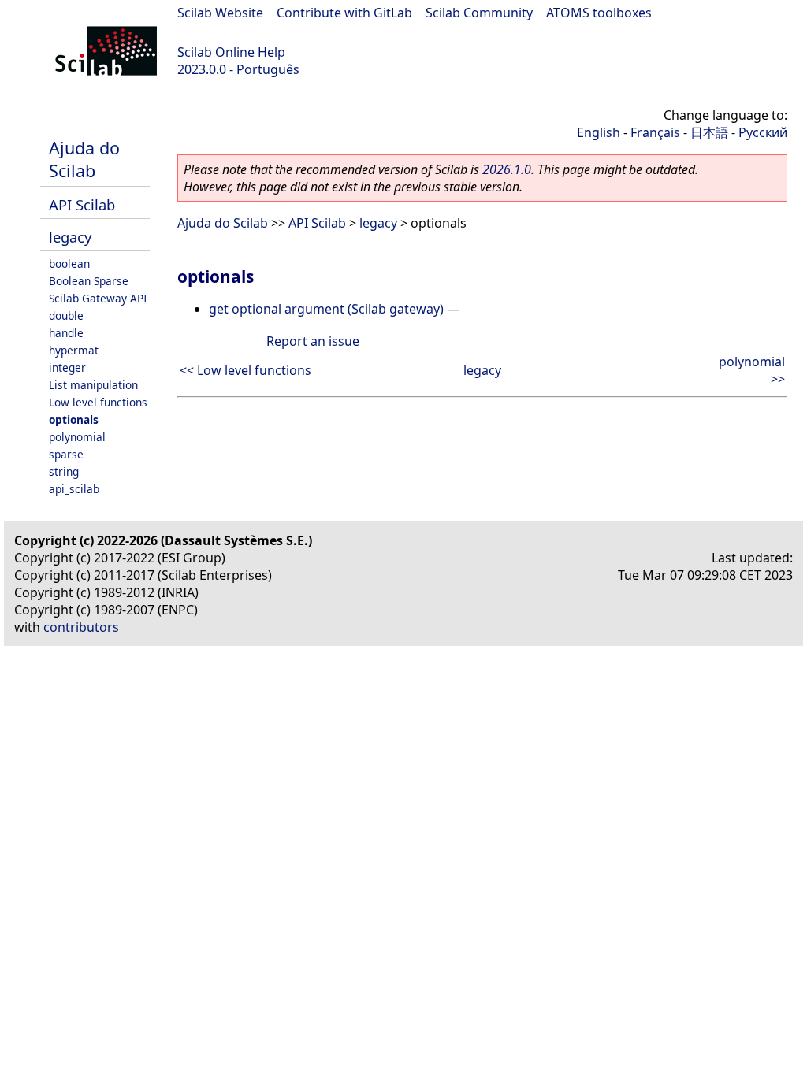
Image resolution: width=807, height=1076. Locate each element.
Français (655, 132)
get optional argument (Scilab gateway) (326, 308)
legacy (70, 237)
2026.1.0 (506, 169)
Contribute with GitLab (344, 12)
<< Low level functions (245, 370)
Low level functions (98, 402)
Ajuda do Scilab (84, 159)
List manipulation (93, 384)
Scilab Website (220, 12)
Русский (762, 132)
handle (66, 332)
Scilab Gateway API (98, 298)
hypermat (74, 350)
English (598, 132)
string (64, 471)
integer (67, 367)
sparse (66, 454)
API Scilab (82, 204)
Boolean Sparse (88, 280)
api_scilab (74, 488)
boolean (69, 263)
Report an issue (312, 341)
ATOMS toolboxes (599, 12)
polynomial (77, 436)
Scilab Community (479, 12)
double (66, 315)
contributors (81, 627)
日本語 (709, 132)
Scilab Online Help (231, 52)
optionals (74, 419)
